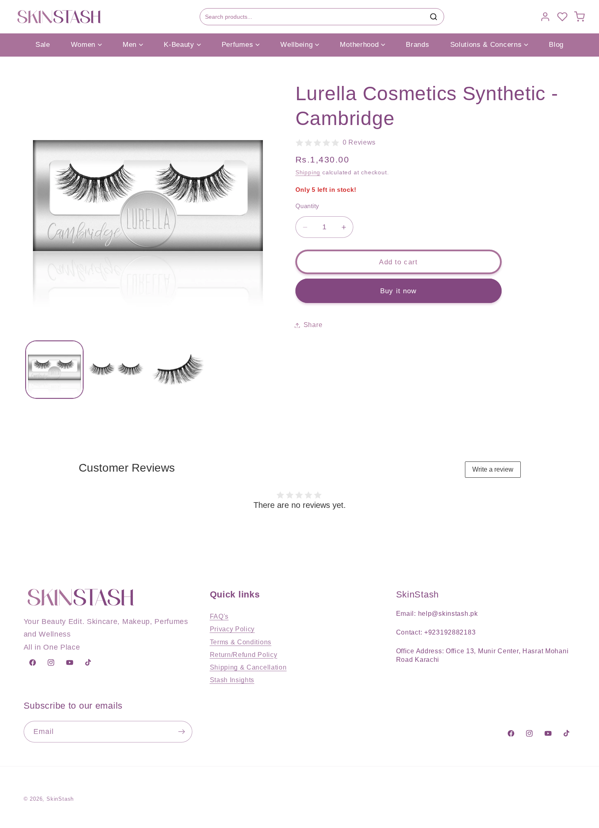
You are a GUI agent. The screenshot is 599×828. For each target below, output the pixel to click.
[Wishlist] (562, 16)
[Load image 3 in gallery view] (178, 369)
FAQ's (219, 616)
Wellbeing (296, 44)
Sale (42, 44)
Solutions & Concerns (486, 44)
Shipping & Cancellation (248, 667)
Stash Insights (232, 679)
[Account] (545, 16)
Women (83, 44)
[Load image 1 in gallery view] (54, 369)
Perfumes (237, 44)
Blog (556, 44)
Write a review (492, 469)
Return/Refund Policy (243, 654)
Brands (417, 44)
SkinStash (60, 799)
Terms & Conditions (240, 642)
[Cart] (579, 16)
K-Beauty (179, 44)
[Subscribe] (181, 732)
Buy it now (398, 291)
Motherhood (359, 44)
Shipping (307, 173)
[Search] (433, 16)
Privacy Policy (232, 629)
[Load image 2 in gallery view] (116, 369)
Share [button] (313, 325)
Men (130, 44)
